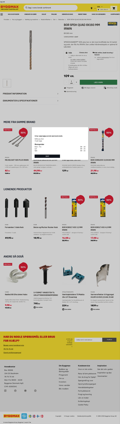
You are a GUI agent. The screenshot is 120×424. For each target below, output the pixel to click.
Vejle (44, 136)
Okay (47, 156)
